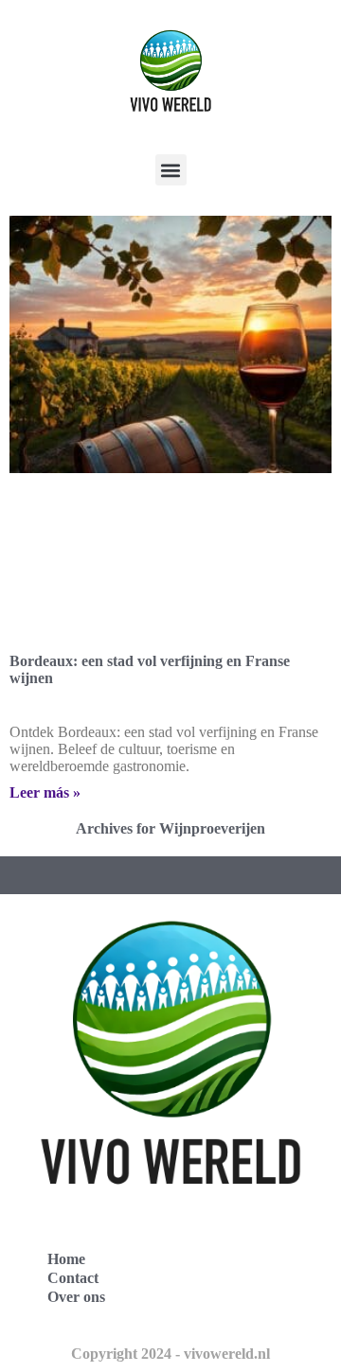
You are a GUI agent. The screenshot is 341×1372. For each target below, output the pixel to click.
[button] (171, 169)
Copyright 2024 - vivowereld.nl (170, 1354)
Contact (73, 1278)
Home (66, 1259)
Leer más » (45, 792)
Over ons (76, 1297)
